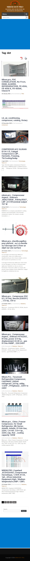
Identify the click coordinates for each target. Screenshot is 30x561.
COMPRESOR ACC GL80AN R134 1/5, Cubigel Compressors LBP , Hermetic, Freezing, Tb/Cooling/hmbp (14, 153)
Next (14, 502)
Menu (4, 14)
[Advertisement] (15, 34)
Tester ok (4, 162)
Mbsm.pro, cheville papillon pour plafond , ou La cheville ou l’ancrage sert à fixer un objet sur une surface (14, 244)
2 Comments (15, 303)
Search (5, 509)
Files (23, 93)
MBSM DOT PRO (19, 557)
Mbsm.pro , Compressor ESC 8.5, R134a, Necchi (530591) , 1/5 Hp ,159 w (15, 298)
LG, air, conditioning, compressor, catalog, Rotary (15, 119)
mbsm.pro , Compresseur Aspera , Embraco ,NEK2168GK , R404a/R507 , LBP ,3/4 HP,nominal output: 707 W (15, 199)
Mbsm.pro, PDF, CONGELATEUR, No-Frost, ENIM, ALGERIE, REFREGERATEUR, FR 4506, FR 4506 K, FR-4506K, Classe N (14, 85)
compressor (5, 125)
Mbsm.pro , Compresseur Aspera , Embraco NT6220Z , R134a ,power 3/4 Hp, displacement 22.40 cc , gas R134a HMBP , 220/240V (15, 339)
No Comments (16, 93)
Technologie (22, 161)
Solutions (23, 303)
